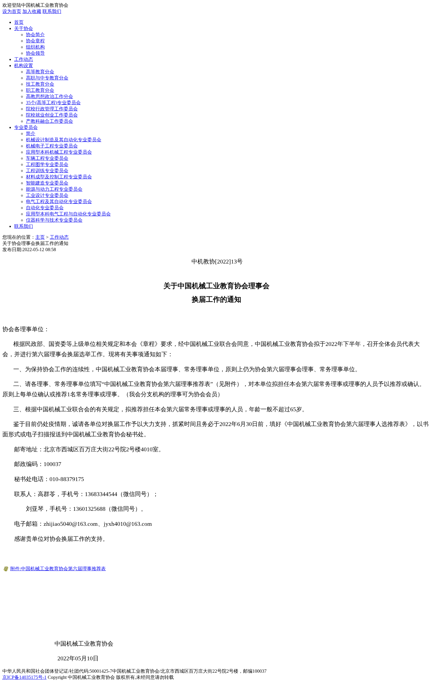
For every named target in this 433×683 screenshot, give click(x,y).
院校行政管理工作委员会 (52, 108)
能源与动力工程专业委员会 (54, 189)
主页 (40, 237)
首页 (19, 22)
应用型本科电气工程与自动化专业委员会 (68, 213)
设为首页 (11, 11)
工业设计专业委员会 (47, 195)
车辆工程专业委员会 (47, 158)
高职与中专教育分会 (47, 77)
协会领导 (35, 53)
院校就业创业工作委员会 (52, 114)
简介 (30, 133)
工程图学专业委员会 (47, 164)
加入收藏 (31, 11)
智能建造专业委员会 (47, 182)
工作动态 (23, 59)
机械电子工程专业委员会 (52, 145)
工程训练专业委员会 (47, 170)
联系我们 (51, 11)
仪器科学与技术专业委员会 (54, 220)
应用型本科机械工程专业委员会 (59, 152)
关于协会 (23, 28)
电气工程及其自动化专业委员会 (59, 201)
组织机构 (35, 46)
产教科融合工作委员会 (49, 121)
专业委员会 (26, 127)
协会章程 (35, 40)
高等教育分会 (40, 71)
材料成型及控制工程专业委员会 (59, 176)
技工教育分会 (40, 84)
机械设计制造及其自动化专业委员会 (63, 139)
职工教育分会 (40, 90)
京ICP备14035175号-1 (24, 677)
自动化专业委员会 (45, 207)
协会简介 (35, 34)
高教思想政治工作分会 (49, 96)
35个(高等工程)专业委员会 (53, 102)
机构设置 (23, 65)
